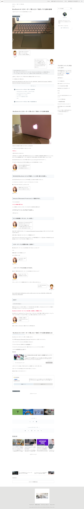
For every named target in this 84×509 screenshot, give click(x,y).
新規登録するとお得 (20, 349)
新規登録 (28, 344)
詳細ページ (23, 384)
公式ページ (43, 384)
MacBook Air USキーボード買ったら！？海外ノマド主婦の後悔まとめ (26, 101)
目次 (32, 85)
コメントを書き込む (33, 481)
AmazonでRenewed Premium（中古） (34, 231)
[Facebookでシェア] (33, 422)
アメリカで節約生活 (17, 391)
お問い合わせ (37, 504)
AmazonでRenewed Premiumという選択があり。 (24, 93)
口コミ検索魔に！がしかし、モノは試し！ (22, 94)
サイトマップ (31, 504)
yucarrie (65, 17)
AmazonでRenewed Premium (23, 339)
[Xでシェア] (30, 422)
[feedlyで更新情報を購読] (38, 431)
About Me (52, 504)
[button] (71, 8)
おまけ (18, 98)
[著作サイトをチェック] (25, 431)
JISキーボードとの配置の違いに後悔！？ (22, 96)
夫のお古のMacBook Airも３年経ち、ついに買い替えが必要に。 (26, 91)
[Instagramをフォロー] (32, 431)
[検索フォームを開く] (81, 1)
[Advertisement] (33, 401)
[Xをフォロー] (28, 431)
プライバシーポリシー (45, 504)
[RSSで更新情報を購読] (41, 431)
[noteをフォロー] (35, 431)
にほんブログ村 (17, 380)
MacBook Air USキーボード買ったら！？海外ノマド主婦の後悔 (25, 89)
